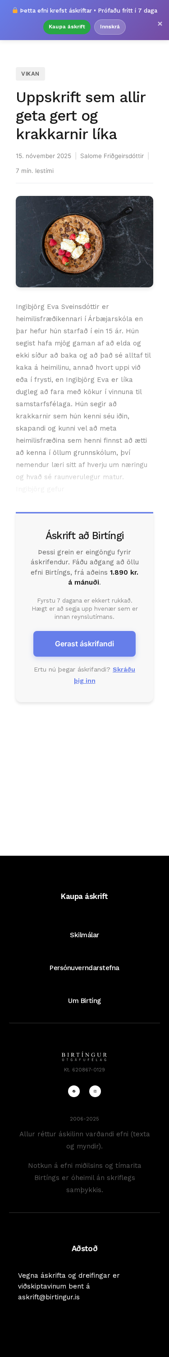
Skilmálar (84, 935)
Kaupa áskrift (67, 26)
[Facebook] (74, 1091)
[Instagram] (95, 1091)
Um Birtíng (84, 1001)
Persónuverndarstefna (84, 968)
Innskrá (110, 26)
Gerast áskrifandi (84, 643)
